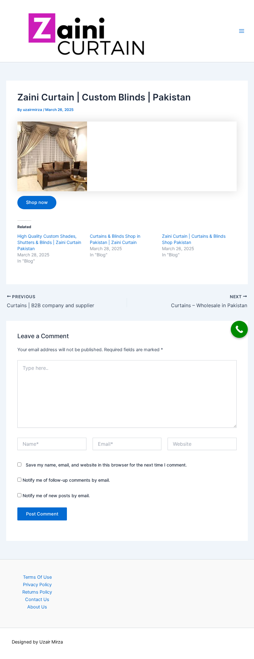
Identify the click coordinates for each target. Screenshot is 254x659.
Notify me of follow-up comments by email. (66, 480)
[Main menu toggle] (241, 31)
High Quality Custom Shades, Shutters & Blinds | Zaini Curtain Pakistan (49, 242)
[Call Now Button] (239, 329)
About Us (37, 607)
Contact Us (37, 599)
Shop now (37, 202)
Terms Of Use (37, 577)
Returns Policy (37, 592)
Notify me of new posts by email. (56, 495)
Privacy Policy (37, 584)
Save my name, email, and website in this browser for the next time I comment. (106, 464)
